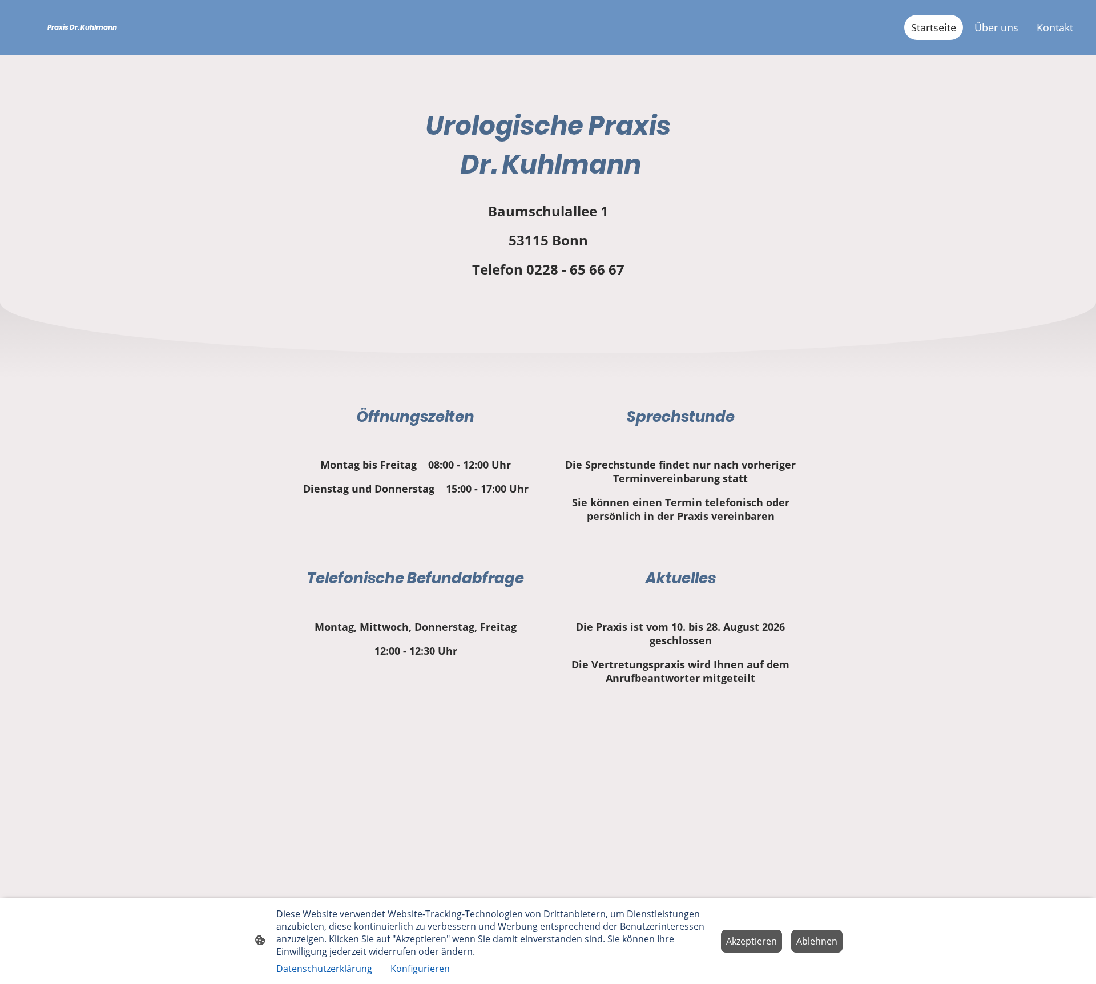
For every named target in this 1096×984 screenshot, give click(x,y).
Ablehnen (816, 941)
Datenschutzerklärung (324, 968)
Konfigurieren (420, 968)
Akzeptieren (751, 941)
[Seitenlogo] (99, 45)
